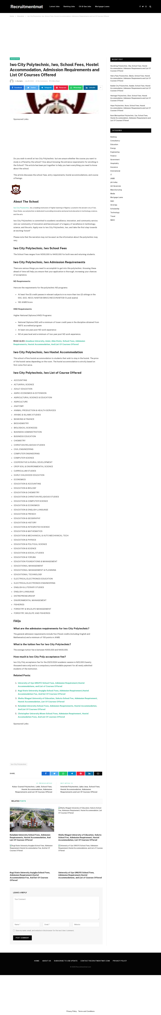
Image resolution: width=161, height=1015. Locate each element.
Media (112, 194)
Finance (113, 156)
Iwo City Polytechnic (21, 208)
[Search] (150, 6)
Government (115, 160)
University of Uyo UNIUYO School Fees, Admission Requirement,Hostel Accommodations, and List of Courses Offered (80, 875)
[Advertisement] (70, 35)
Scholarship (114, 209)
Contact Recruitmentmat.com (95, 961)
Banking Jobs (69, 6)
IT (111, 175)
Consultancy (115, 141)
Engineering (115, 152)
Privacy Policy (120, 961)
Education (15, 58)
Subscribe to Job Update (66, 961)
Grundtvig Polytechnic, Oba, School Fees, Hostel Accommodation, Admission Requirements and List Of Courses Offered (130, 68)
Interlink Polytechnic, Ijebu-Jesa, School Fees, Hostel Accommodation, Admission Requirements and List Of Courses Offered (80, 789)
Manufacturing (116, 190)
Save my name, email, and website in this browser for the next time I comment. (45, 930)
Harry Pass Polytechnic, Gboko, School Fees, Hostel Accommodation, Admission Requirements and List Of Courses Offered (130, 78)
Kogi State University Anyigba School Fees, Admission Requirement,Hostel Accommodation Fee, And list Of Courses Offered (30, 876)
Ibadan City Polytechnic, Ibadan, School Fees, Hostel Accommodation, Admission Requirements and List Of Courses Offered (130, 88)
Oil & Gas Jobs (85, 6)
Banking (113, 137)
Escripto (20, 81)
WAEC (112, 220)
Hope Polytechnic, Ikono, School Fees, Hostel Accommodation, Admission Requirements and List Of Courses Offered (130, 108)
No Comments (43, 81)
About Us (46, 961)
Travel (112, 216)
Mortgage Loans (102, 6)
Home (36, 961)
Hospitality (114, 163)
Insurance (114, 167)
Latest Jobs (55, 6)
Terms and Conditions (86, 1011)
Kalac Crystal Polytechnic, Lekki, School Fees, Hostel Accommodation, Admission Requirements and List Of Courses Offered (32, 789)
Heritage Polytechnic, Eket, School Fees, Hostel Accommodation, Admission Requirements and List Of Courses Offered (130, 98)
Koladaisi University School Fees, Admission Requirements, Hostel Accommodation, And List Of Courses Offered (30, 837)
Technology (114, 212)
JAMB (112, 178)
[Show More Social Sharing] (100, 87)
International (115, 171)
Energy (113, 148)
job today (113, 182)
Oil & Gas (113, 205)
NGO (112, 201)
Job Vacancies (115, 186)
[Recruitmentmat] (26, 6)
